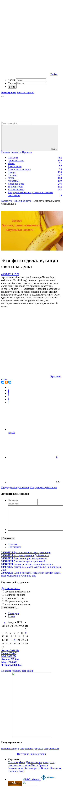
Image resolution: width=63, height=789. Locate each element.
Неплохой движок (15, 594)
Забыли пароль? (25, 92)
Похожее (12, 544)
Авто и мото (14, 166)
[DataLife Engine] (25, 24)
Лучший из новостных (17, 591)
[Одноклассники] (6, 382)
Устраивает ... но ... (15, 598)
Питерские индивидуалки (31, 754)
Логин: (12, 80)
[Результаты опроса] (17, 608)
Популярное (14, 547)
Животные (14, 180)
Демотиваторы (16, 160)
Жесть (11, 178)
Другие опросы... (10, 588)
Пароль (12, 83)
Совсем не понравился (17, 604)
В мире (12, 172)
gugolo (11, 432)
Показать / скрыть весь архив (17, 670)
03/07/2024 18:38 (10, 274)
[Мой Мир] (9, 382)
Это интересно (16, 189)
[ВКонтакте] (2, 382)
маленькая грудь (10, 748)
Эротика (12, 175)
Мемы (11, 163)
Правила (27, 152)
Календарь (13, 613)
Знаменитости (15, 186)
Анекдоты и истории (19, 169)
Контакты (16, 152)
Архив (11, 616)
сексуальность (51, 748)
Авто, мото (24, 765)
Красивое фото (16, 183)
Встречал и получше (16, 601)
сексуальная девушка (31, 748)
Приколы (13, 157)
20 (15, 640)
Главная (5, 152)
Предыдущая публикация (15, 487)
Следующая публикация (43, 487)
